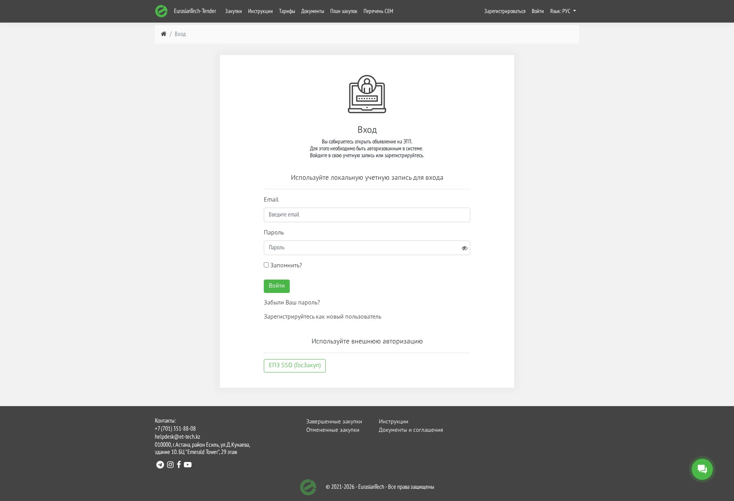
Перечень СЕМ (378, 11)
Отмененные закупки (332, 430)
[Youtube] (188, 466)
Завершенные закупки (333, 422)
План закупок (343, 11)
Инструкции (260, 11)
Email (271, 200)
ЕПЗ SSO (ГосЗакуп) (295, 366)
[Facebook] (179, 466)
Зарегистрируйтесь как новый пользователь (322, 317)
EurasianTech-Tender (194, 11)
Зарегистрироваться (505, 11)
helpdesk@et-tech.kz (177, 437)
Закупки (233, 11)
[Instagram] (170, 466)
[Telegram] (160, 466)
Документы (312, 11)
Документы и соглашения (406, 430)
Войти (538, 11)
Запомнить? (285, 266)
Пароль (274, 233)
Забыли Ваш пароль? (292, 303)
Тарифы (287, 11)
